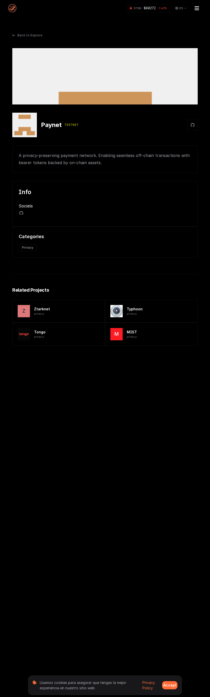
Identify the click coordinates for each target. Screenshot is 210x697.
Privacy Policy (148, 685)
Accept (169, 685)
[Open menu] (197, 8)
